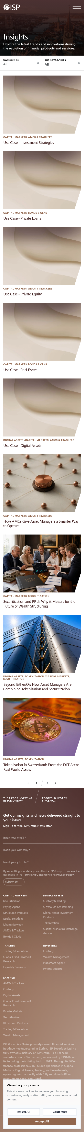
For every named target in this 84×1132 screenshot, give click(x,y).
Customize (60, 1111)
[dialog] (42, 1104)
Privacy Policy (65, 874)
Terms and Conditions (37, 874)
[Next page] (54, 783)
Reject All (23, 1111)
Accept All (42, 1121)
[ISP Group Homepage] (11, 7)
